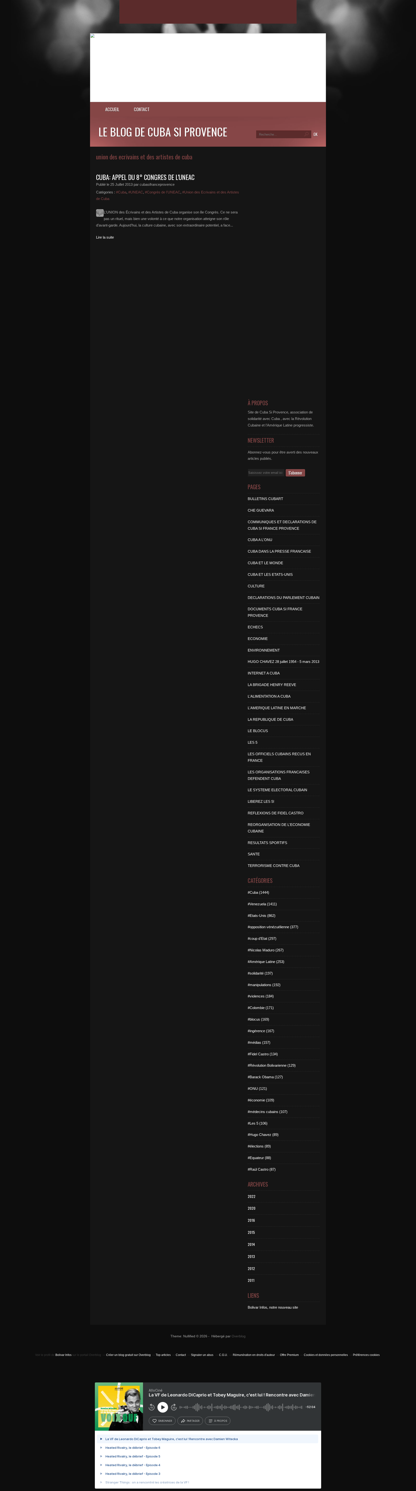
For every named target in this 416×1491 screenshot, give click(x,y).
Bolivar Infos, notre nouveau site (273, 1307)
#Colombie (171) (261, 1008)
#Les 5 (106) (257, 1123)
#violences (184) (261, 996)
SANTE (254, 854)
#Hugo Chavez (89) (263, 1135)
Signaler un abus (202, 1355)
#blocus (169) (258, 1019)
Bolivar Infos (63, 1355)
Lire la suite (105, 237)
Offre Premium (289, 1355)
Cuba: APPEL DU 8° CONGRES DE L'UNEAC (145, 177)
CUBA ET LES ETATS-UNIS (270, 574)
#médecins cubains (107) (267, 1112)
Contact (142, 109)
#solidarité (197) (260, 973)
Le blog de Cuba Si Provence (162, 131)
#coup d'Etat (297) (262, 938)
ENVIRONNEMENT (264, 650)
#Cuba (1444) (258, 892)
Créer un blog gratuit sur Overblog (128, 1355)
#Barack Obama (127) (265, 1077)
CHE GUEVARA (261, 510)
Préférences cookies (366, 1355)
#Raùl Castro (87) (262, 1169)
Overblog (239, 1336)
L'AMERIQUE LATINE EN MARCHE (277, 708)
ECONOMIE (258, 639)
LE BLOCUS (258, 731)
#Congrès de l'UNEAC (162, 192)
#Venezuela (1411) (262, 904)
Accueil (112, 109)
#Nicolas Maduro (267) (266, 950)
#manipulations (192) (264, 985)
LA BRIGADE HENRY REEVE (272, 685)
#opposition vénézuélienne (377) (273, 927)
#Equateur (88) (259, 1158)
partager (193, 1420)
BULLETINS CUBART (265, 499)
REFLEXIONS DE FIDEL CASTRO (276, 813)
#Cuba (121, 192)
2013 (251, 1256)
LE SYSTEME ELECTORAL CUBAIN (277, 790)
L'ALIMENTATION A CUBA (269, 696)
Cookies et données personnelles (326, 1355)
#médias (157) (259, 1042)
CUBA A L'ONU (260, 540)
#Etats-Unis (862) (261, 916)
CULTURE (256, 586)
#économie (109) (261, 1100)
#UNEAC (135, 192)
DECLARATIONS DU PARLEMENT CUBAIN (283, 598)
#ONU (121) (257, 1088)
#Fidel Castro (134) (263, 1054)
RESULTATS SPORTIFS (267, 843)
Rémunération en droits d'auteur (254, 1355)
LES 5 (252, 742)
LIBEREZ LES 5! (261, 801)
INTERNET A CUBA (264, 673)
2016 (251, 1220)
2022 (251, 1196)
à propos (220, 1420)
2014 (251, 1244)
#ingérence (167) (261, 1031)
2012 (251, 1268)
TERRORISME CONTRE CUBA (273, 866)
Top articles (163, 1355)
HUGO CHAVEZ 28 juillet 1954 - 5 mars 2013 (283, 662)
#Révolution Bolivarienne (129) (272, 1065)
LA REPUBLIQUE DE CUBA (270, 719)
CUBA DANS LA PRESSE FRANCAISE (279, 551)
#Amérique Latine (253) (266, 962)
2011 (251, 1280)
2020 (251, 1208)
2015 (251, 1232)
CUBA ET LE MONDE (265, 563)
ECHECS (255, 627)
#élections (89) (259, 1146)
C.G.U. (223, 1355)
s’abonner (165, 1420)
